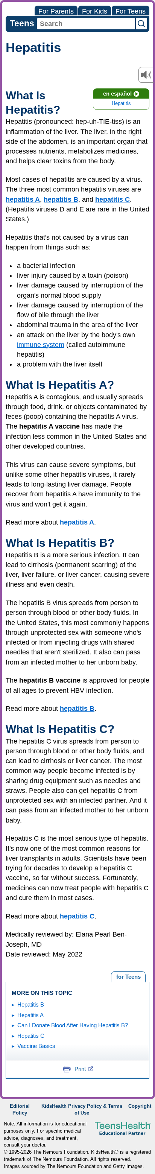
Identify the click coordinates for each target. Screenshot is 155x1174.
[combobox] (86, 23)
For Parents (56, 11)
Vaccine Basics (36, 1046)
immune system (40, 344)
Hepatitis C (30, 1036)
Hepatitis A (30, 1015)
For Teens (130, 11)
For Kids (94, 11)
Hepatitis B (30, 1004)
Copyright (139, 1106)
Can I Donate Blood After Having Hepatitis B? (72, 1025)
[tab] (128, 976)
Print (80, 1069)
